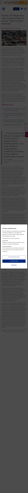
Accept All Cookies (14, 261)
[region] (14, 246)
